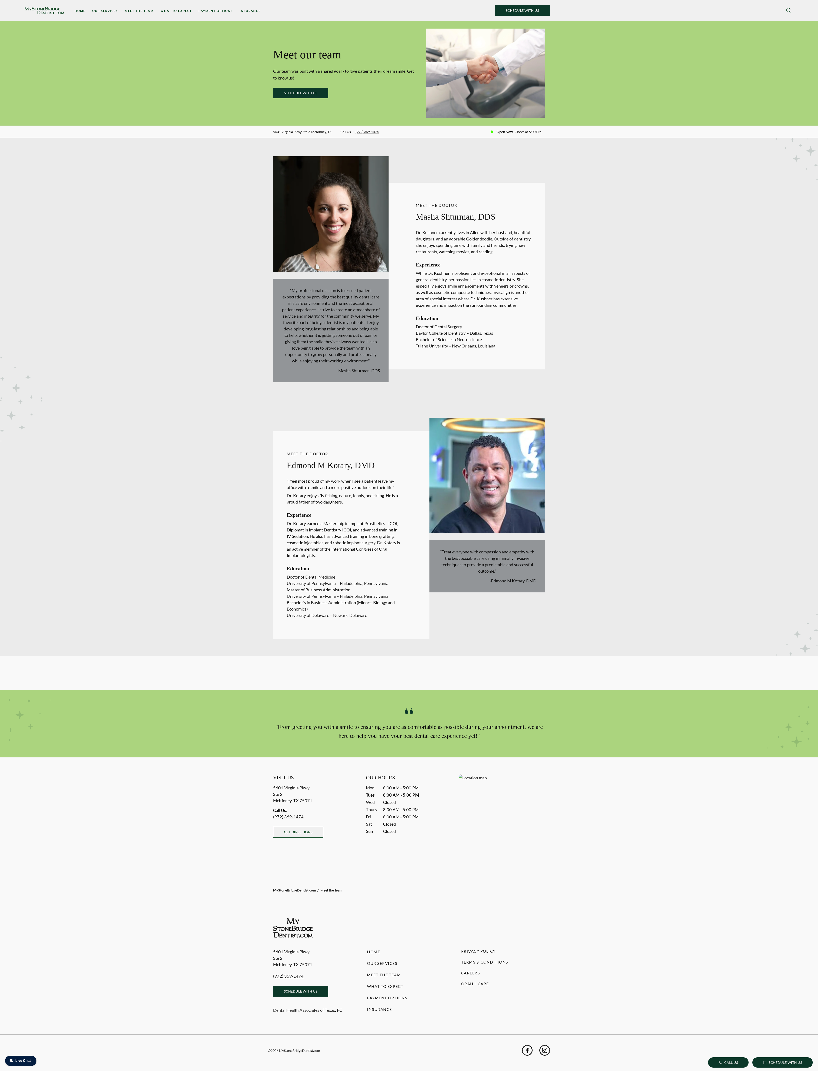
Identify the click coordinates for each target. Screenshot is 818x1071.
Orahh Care (475, 983)
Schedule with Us (522, 10)
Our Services (105, 11)
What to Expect (176, 11)
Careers (470, 973)
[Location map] (502, 820)
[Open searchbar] (789, 10)
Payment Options (216, 11)
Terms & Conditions (484, 962)
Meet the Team (139, 11)
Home (80, 11)
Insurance (250, 11)
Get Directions (298, 832)
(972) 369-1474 (367, 132)
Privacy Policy (478, 951)
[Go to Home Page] (44, 10)
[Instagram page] (544, 1050)
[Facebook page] (527, 1050)
